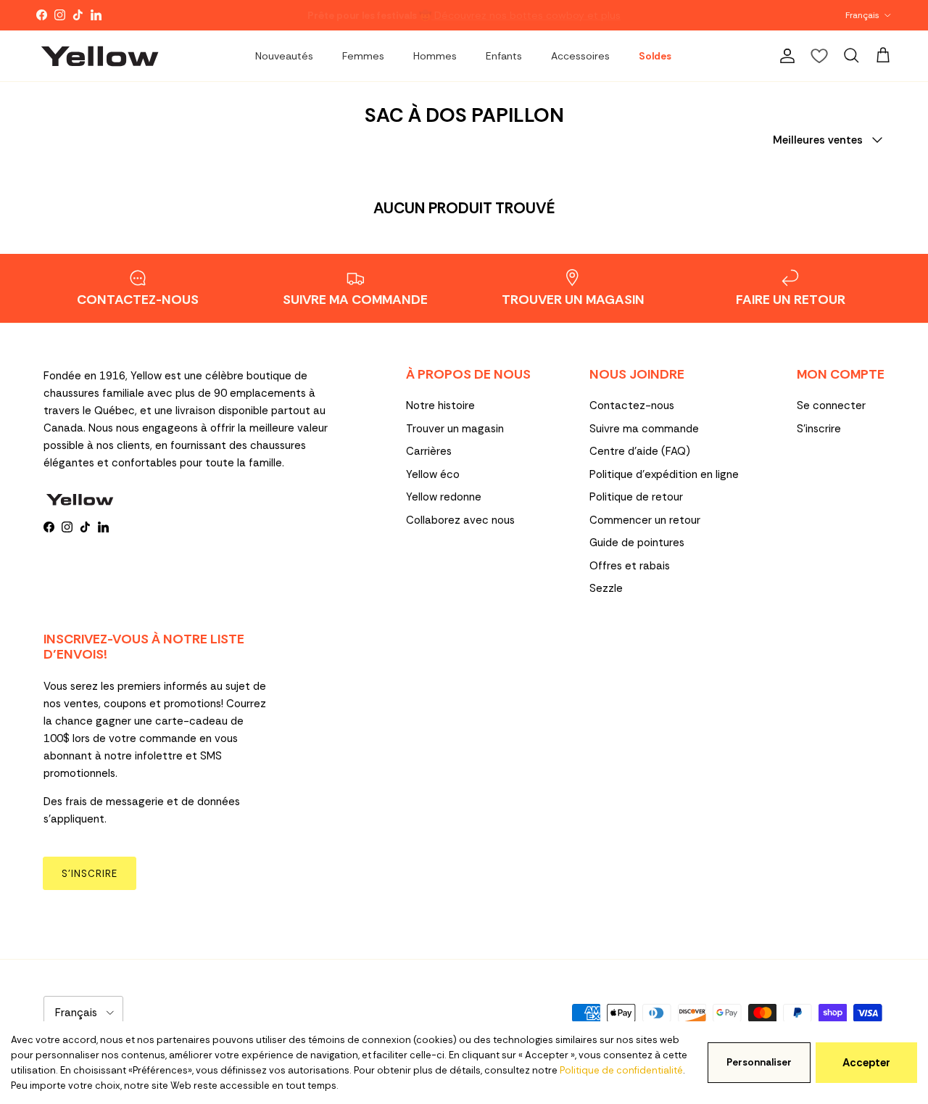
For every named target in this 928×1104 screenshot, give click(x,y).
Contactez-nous (631, 405)
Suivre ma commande (644, 428)
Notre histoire (440, 405)
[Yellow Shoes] (99, 56)
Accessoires (580, 55)
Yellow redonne (443, 497)
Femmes (363, 55)
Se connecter (831, 405)
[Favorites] (819, 56)
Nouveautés (284, 55)
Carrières (429, 451)
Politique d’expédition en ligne (664, 474)
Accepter (866, 1062)
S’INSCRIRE (89, 874)
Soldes (655, 55)
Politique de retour (636, 497)
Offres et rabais (629, 566)
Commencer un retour (644, 520)
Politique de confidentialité (621, 1070)
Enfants (504, 55)
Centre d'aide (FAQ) (639, 451)
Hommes (435, 55)
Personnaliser (759, 1062)
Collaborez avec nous (460, 520)
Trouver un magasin (455, 428)
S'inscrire (819, 428)
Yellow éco (433, 474)
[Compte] (784, 56)
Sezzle (606, 588)
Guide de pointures (636, 542)
